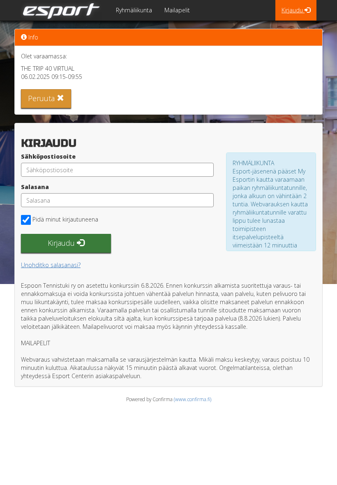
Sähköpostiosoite (48, 156)
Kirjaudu (293, 10)
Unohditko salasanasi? (51, 265)
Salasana (35, 187)
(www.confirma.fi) (192, 399)
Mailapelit (177, 10)
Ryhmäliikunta (134, 10)
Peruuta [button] (42, 98)
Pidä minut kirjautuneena (65, 219)
